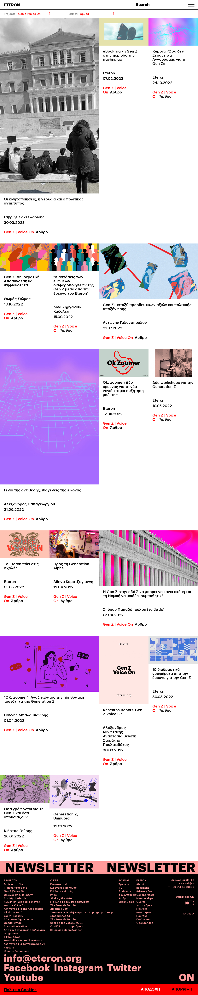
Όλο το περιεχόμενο (145, 903)
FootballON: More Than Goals (23, 940)
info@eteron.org (43, 957)
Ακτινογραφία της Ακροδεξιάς (23, 908)
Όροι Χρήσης (144, 922)
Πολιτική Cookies (20, 989)
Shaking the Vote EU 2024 (66, 922)
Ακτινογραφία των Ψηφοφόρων (24, 943)
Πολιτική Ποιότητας (143, 917)
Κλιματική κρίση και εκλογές (22, 901)
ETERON (12, 5)
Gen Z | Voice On (19, 231)
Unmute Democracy (16, 951)
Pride (53, 894)
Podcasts (125, 891)
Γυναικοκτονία (59, 884)
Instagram (78, 967)
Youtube (23, 976)
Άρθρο (42, 231)
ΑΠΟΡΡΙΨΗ (182, 989)
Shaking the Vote (61, 898)
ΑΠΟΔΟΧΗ (150, 989)
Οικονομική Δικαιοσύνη (18, 894)
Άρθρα (123, 898)
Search (143, 4)
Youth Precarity (13, 915)
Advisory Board (145, 891)
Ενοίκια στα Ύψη (14, 884)
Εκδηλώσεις (126, 901)
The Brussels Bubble (63, 905)
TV (120, 887)
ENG (186, 913)
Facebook (27, 967)
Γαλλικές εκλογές (61, 891)
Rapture (9, 947)
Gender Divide (12, 922)
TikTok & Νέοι (12, 936)
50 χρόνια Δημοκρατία (18, 919)
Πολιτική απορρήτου (144, 910)
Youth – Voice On (14, 905)
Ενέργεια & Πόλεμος (63, 887)
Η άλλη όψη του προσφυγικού (69, 901)
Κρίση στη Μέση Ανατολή (66, 929)
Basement (142, 887)
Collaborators (145, 894)
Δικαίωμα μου (59, 908)
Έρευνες (124, 884)
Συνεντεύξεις (127, 894)
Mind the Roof (13, 912)
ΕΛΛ (191, 913)
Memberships (144, 898)
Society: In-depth (15, 898)
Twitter (124, 967)
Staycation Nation (15, 926)
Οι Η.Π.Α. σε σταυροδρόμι (66, 926)
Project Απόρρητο (15, 887)
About (140, 884)
